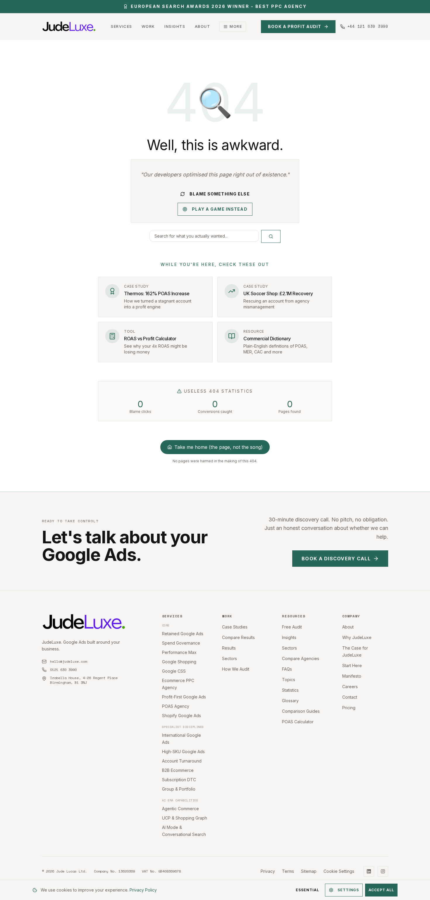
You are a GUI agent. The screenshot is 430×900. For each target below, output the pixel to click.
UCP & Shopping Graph (184, 817)
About (202, 26)
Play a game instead (219, 209)
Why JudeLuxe (356, 637)
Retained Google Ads (182, 633)
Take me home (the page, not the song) (218, 447)
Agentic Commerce (180, 808)
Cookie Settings (339, 871)
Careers (350, 686)
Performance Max (179, 652)
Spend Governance (181, 642)
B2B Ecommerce (178, 770)
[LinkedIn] (369, 871)
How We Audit (235, 669)
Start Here (352, 665)
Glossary (290, 700)
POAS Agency (175, 706)
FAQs (287, 669)
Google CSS (174, 671)
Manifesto (351, 676)
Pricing (348, 707)
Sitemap (309, 871)
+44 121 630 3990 (367, 26)
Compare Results (238, 637)
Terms (288, 871)
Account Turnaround (182, 760)
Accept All (381, 890)
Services (121, 26)
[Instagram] (383, 871)
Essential (307, 890)
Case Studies (234, 626)
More (236, 26)
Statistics (290, 690)
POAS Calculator (298, 721)
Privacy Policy (143, 889)
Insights (174, 26)
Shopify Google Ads (181, 715)
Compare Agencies (300, 658)
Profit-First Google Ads (184, 696)
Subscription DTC (179, 779)
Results (229, 647)
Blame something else (220, 193)
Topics (288, 679)
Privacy (268, 871)
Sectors (229, 658)
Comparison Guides (301, 711)
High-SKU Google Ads (183, 751)
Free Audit (292, 626)
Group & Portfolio (178, 788)
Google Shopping (179, 661)
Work (148, 26)
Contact (349, 697)
